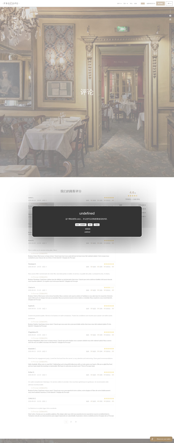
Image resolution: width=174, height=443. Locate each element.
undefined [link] (87, 232)
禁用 (90, 224)
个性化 (96, 224)
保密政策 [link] (87, 229)
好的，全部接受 (80, 224)
